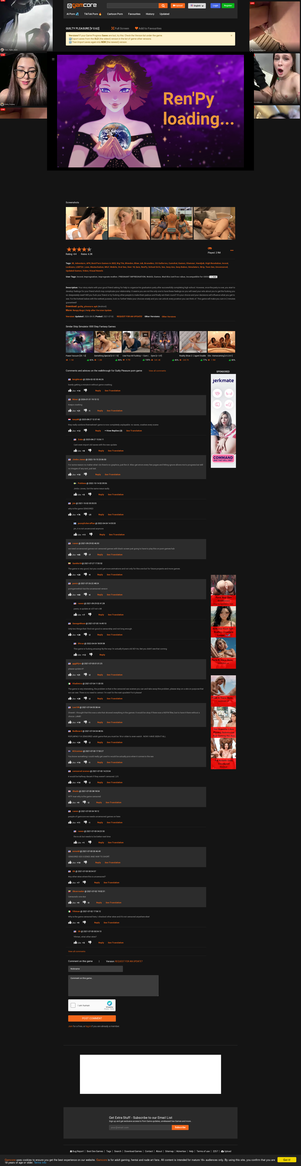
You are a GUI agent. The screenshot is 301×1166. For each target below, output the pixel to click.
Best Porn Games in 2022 (103, 263)
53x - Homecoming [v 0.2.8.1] (220, 356)
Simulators (193, 267)
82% (91, 360)
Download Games (133, 1151)
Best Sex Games (95, 1151)
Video (85, 271)
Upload (179, 5)
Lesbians (70, 267)
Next (231, 217)
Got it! (286, 1160)
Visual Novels (96, 271)
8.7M (128, 360)
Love (87, 267)
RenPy (144, 267)
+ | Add (213, 277)
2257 (215, 1151)
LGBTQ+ (80, 267)
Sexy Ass (170, 267)
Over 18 (131, 267)
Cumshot (173, 263)
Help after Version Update (99, 310)
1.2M (99, 360)
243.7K (185, 360)
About (159, 1151)
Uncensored (221, 267)
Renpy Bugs (78, 310)
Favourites (134, 14)
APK (88, 263)
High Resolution (213, 263)
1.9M (213, 360)
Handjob (200, 263)
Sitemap (169, 1151)
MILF (107, 267)
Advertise (181, 1151)
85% (120, 360)
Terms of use (203, 1151)
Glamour (190, 263)
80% (176, 360)
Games (181, 263)
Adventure (80, 263)
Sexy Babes (181, 267)
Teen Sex (210, 267)
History (150, 14)
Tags (108, 1151)
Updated (164, 14)
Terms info (40, 1162)
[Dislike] (86, 391)
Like (75, 391)
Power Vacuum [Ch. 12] (76, 356)
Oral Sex (122, 267)
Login (215, 5)
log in (88, 1026)
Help (191, 1151)
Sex (163, 267)
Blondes (129, 263)
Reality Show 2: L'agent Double (192, 356)
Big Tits (120, 263)
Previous (69, 217)
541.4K (157, 360)
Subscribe (180, 1127)
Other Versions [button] (169, 317)
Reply (98, 390)
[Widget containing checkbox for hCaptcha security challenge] (92, 1005)
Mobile (113, 267)
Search (117, 1151)
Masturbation (97, 267)
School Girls (154, 267)
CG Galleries (161, 263)
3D (73, 263)
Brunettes (149, 263)
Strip (202, 267)
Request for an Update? (129, 961)
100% (147, 360)
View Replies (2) (114, 431)
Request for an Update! (129, 316)
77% (205, 360)
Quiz (138, 267)
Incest (225, 263)
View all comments (157, 371)
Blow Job (138, 263)
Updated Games (74, 271)
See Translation (112, 390)
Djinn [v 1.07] (156, 356)
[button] (197, 5)
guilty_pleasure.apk (87, 306)
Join (70, 1026)
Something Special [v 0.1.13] (106, 356)
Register (228, 5)
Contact (149, 1151)
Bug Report (78, 1151)
